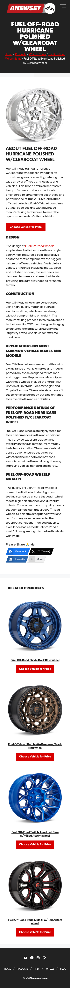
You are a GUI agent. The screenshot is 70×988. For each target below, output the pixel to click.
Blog (63, 969)
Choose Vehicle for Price (26, 227)
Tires (36, 969)
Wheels (50, 969)
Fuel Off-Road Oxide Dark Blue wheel (35, 660)
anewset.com (40, 978)
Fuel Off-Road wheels (39, 246)
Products (20, 54)
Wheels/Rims (37, 54)
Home (8, 54)
